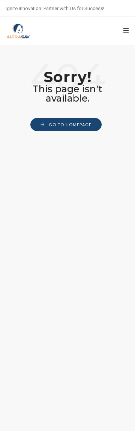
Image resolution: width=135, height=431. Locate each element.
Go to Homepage (70, 125)
